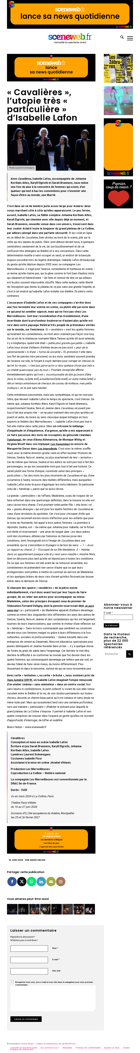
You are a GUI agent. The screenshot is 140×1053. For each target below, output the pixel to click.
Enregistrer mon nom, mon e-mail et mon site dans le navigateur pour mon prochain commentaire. (54, 983)
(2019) (19, 680)
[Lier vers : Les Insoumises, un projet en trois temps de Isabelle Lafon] (89, 909)
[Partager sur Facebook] (12, 881)
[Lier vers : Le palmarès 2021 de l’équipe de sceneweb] (78, 909)
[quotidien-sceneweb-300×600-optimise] (118, 175)
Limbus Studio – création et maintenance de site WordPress (47, 1044)
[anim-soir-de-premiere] (118, 207)
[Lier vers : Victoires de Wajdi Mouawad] (45, 909)
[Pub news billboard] (70, 27)
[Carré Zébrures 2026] (118, 82)
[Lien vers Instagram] (60, 881)
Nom (55, 948)
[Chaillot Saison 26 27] (118, 114)
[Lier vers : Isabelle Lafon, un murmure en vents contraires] (67, 909)
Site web (56, 971)
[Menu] (128, 37)
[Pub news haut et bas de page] (51, 80)
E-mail (55, 959)
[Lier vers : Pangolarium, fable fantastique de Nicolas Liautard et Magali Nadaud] (23, 909)
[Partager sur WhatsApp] (31, 881)
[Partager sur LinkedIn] (41, 881)
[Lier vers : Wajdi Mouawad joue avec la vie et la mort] (34, 909)
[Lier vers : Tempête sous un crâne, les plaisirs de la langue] (56, 909)
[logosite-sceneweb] (70, 37)
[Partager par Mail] (51, 881)
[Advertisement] (118, 263)
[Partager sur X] (21, 881)
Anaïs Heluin (37, 860)
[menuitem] (120, 37)
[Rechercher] (120, 37)
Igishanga (14, 439)
